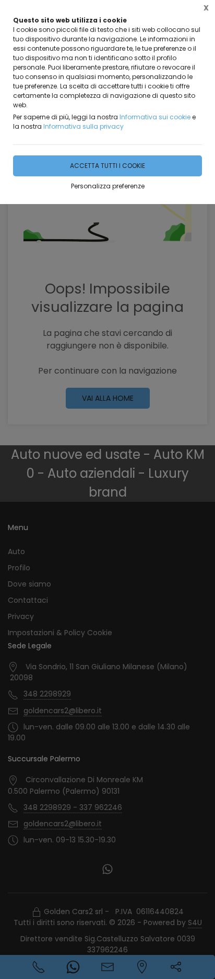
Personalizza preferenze (108, 186)
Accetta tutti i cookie (107, 165)
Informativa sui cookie (155, 116)
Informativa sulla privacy (83, 126)
